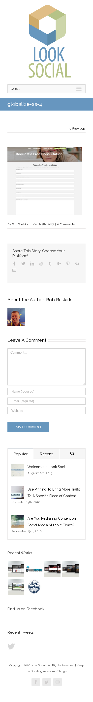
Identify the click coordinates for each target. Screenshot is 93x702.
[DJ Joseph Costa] (70, 569)
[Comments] (72, 454)
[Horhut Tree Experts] (16, 587)
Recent (46, 454)
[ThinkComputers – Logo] (34, 569)
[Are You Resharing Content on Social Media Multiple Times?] (17, 518)
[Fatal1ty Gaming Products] (52, 569)
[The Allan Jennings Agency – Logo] (34, 587)
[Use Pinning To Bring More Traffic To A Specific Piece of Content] (17, 489)
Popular (21, 454)
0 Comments (66, 224)
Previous (79, 129)
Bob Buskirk (20, 224)
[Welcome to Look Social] (17, 467)
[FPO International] (16, 569)
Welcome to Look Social (47, 467)
